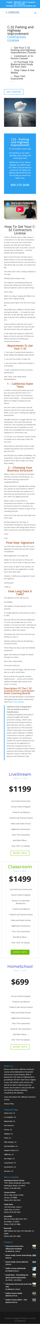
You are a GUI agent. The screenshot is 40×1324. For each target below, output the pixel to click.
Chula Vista (8, 1204)
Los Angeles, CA (10, 1117)
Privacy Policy (9, 1104)
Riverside (7, 1228)
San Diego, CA (9, 1159)
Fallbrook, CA (9, 1154)
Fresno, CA (8, 1130)
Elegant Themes (20, 1318)
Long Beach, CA (10, 1163)
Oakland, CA (8, 1134)
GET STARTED (13, 91)
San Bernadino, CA (10, 1146)
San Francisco (9, 1125)
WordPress (21, 1321)
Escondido (8, 1216)
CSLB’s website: (18, 702)
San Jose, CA (8, 1171)
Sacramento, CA (10, 1167)
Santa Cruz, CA (9, 1113)
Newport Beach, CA (11, 1150)
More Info (20, 853)
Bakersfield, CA (9, 1121)
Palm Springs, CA (10, 1142)
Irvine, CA (7, 1138)
